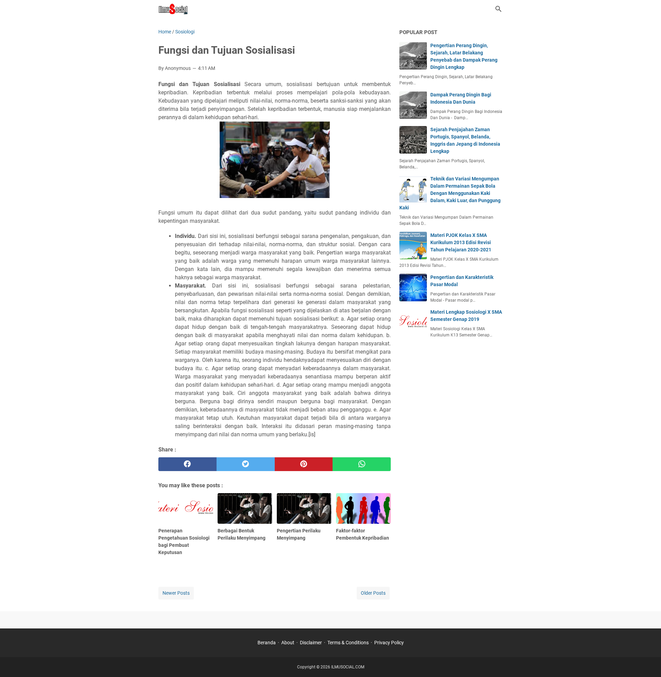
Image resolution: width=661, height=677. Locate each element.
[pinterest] (304, 464)
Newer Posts (176, 593)
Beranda (267, 642)
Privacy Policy (389, 642)
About (287, 642)
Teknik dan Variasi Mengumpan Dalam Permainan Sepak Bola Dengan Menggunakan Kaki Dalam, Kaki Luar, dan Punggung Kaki (450, 193)
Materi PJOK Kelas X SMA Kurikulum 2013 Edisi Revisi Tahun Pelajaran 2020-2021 (460, 242)
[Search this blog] (498, 9)
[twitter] (246, 464)
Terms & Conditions (348, 642)
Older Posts (373, 593)
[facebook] (187, 464)
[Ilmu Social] (173, 9)
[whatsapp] (362, 464)
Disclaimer (311, 642)
